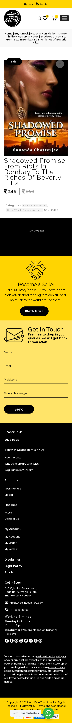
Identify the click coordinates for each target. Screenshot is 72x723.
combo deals (56, 667)
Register (44, 3)
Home (9, 33)
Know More (34, 311)
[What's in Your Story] (12, 18)
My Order (11, 543)
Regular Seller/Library (19, 470)
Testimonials (13, 488)
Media (9, 495)
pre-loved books (45, 656)
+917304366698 (19, 610)
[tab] (36, 231)
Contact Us (12, 519)
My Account (12, 537)
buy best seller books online (30, 660)
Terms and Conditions (51, 706)
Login (31, 3)
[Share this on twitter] (26, 641)
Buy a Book (21, 33)
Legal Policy (13, 566)
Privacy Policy (27, 706)
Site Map (11, 572)
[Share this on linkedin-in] (31, 641)
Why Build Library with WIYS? (22, 464)
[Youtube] (40, 641)
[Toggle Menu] (64, 18)
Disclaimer (12, 560)
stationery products (39, 671)
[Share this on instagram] (16, 641)
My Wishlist (11, 549)
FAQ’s (8, 513)
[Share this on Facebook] (7, 641)
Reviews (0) (36, 231)
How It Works (13, 457)
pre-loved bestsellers (16, 678)
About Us (11, 480)
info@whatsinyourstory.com (26, 602)
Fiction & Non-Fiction (43, 33)
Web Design (21, 709)
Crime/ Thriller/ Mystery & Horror (36, 35)
